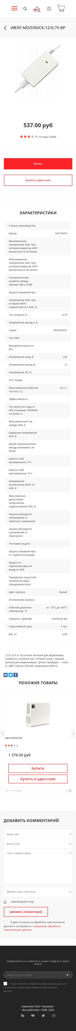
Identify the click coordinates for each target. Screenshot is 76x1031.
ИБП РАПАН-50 (13, 738)
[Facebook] (15, 675)
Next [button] (73, 733)
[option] (38, 72)
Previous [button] (2, 733)
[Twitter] (10, 675)
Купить (38, 163)
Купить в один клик (37, 779)
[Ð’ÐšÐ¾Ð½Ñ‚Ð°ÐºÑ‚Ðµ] (6, 675)
